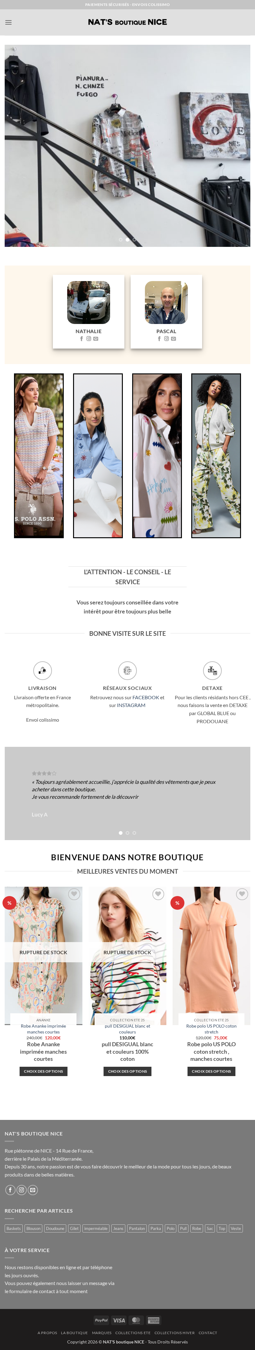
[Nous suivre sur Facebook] (81, 339)
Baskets (14, 1228)
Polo (170, 1228)
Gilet (74, 1228)
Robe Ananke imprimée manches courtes (43, 1028)
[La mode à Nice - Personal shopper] (127, 22)
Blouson (33, 1228)
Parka (156, 1228)
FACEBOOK (145, 697)
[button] (8, 22)
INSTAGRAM (131, 705)
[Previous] (17, 146)
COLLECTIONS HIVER (175, 1332)
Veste (236, 1228)
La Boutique (74, 1332)
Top (222, 1228)
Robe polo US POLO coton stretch (211, 1028)
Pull (183, 1228)
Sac (210, 1228)
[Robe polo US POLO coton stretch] (211, 956)
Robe (196, 1228)
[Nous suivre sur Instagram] (88, 339)
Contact (208, 1332)
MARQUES (102, 1332)
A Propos (47, 1332)
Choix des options (43, 1071)
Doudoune (55, 1228)
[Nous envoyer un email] (95, 339)
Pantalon (137, 1228)
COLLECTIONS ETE (133, 1332)
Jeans (118, 1228)
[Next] (237, 146)
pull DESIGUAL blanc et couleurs (127, 1028)
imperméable (96, 1228)
